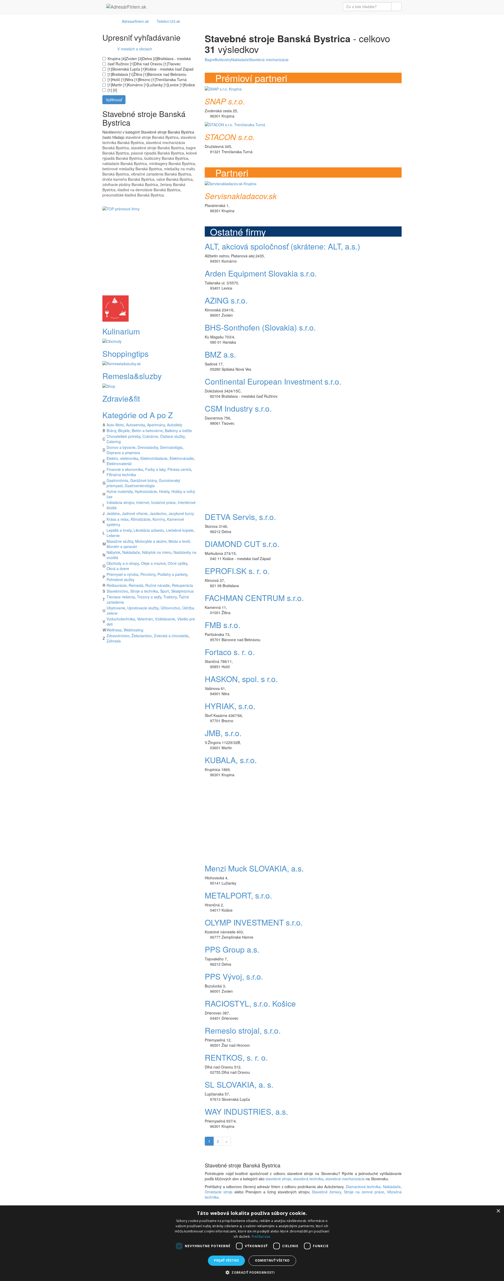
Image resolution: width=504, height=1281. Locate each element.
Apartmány (156, 424)
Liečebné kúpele (179, 530)
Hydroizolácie (146, 491)
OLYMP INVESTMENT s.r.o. (254, 922)
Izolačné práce (163, 502)
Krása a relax (118, 519)
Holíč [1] (118, 79)
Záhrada (114, 641)
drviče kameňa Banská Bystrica (128, 179)
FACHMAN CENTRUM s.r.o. (254, 597)
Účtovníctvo (170, 607)
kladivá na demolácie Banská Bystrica (149, 189)
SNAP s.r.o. (225, 101)
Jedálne (113, 513)
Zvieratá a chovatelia (171, 635)
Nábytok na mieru (156, 552)
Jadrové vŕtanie (135, 513)
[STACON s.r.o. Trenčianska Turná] (235, 123)
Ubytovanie (116, 607)
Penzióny (147, 574)
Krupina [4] (117, 58)
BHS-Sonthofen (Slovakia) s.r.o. (260, 327)
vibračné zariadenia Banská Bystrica (161, 174)
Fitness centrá (179, 469)
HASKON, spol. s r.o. (241, 678)
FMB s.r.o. (222, 624)
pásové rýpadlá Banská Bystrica (157, 153)
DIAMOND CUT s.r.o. (242, 543)
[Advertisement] (149, 258)
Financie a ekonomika (125, 469)
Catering (114, 441)
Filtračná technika (121, 474)
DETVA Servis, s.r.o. (240, 516)
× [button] (498, 1211)
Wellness (114, 629)
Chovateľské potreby (123, 436)
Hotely (164, 491)
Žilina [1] (140, 74)
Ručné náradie (157, 585)
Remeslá (136, 585)
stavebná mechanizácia (345, 1178)
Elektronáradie (182, 458)
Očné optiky (177, 563)
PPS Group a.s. (232, 949)
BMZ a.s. (220, 354)
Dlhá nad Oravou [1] (151, 63)
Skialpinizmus (182, 591)
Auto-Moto (115, 424)
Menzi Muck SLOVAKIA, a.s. (254, 868)
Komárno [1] (138, 84)
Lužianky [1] (158, 84)
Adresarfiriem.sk (135, 21)
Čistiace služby (172, 436)
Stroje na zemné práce (364, 1191)
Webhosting (133, 629)
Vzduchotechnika (121, 618)
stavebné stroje (278, 1178)
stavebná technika (308, 1178)
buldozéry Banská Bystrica (166, 158)
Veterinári (145, 618)
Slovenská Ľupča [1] (128, 69)
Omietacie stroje (219, 1191)
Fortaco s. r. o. (230, 651)
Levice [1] (176, 84)
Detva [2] (149, 58)
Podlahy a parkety (172, 574)
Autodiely (174, 424)
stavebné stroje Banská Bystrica (151, 137)
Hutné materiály (120, 491)
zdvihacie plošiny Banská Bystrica (130, 184)
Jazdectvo (158, 513)
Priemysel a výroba (122, 574)
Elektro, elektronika (122, 458)
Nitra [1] (132, 79)
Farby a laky (155, 469)
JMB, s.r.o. (223, 732)
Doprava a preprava (123, 452)
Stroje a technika (144, 591)
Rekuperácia (182, 585)
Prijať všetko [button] (226, 1260)
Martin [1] (120, 84)
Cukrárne (150, 436)
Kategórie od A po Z (137, 415)
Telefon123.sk (168, 21)
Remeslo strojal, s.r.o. (243, 1030)
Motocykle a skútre (150, 541)
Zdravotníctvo (118, 635)
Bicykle (124, 430)
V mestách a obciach (133, 48)
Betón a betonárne (147, 430)
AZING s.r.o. (226, 300)
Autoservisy (135, 424)
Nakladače (131, 552)
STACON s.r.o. (230, 136)
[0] (114, 90)
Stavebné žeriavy (326, 1191)
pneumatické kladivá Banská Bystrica (133, 195)
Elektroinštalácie (153, 458)
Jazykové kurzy (181, 513)
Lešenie (113, 535)
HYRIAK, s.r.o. (230, 705)
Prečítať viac (261, 1236)
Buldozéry (223, 59)
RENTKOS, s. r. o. (236, 1057)
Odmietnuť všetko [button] (272, 1260)
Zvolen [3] (134, 58)
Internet (142, 502)
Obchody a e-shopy (123, 563)
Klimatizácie (140, 519)
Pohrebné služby (120, 579)
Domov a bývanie (121, 447)
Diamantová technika (363, 1186)
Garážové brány (143, 480)
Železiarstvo (142, 635)
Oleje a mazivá (153, 563)
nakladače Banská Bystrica (124, 163)
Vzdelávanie (165, 618)
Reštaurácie (117, 585)
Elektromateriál (119, 463)
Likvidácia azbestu (149, 530)
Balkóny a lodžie (178, 430)
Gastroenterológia (140, 485)
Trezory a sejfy (149, 596)
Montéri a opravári (122, 546)
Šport (164, 591)
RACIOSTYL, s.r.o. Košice (250, 1003)
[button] (252, 1272)
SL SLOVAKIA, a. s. (239, 1084)
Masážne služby (120, 541)
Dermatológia (171, 447)
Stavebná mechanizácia (268, 59)
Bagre (210, 59)
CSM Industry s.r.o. (238, 408)
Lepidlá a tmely (119, 530)
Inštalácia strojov (120, 502)
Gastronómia (117, 480)
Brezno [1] (147, 79)
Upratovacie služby (143, 607)
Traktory (170, 596)
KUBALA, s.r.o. (231, 760)
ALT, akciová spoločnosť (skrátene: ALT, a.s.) (282, 246)
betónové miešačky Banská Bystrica (132, 168)
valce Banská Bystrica (174, 179)
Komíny (159, 519)
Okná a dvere (118, 568)
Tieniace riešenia (121, 596)
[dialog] (252, 1243)
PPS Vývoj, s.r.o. (234, 976)
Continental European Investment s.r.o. (273, 381)
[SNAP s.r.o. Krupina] (223, 88)
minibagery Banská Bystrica (172, 163)
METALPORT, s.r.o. (238, 895)
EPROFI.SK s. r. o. (237, 570)
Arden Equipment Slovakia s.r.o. (261, 273)
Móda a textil (179, 541)
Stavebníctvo (117, 591)
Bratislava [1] (122, 74)
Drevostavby (148, 447)
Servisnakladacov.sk (241, 195)
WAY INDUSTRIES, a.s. (246, 1111)
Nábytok (113, 552)
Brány (111, 430)
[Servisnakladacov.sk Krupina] (230, 182)
